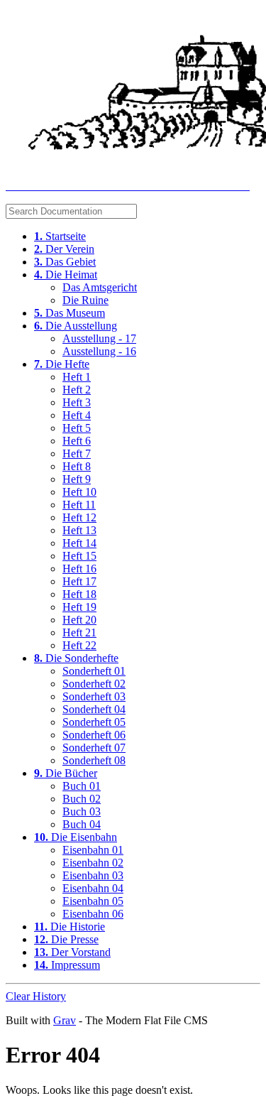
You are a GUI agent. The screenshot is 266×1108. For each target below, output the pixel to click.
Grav (64, 1020)
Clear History (36, 996)
